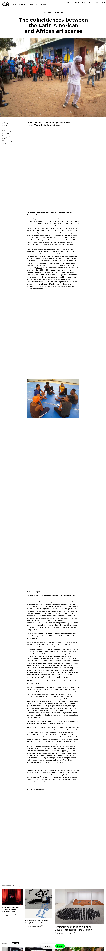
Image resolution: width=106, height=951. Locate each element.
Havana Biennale (35, 256)
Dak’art (30, 701)
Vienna (70, 933)
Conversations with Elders (61, 933)
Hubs (96, 2)
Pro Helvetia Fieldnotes (31, 926)
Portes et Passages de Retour (62, 265)
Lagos (39, 926)
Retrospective (11, 914)
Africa (4, 138)
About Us (90, 2)
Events (84, 2)
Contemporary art (7, 140)
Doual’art (39, 268)
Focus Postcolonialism (8, 133)
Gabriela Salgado (33, 770)
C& (5, 4)
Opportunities (76, 2)
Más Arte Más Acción (43, 265)
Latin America (6, 135)
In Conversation (6, 130)
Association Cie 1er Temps (39, 286)
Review (4, 914)
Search (68, 2)
